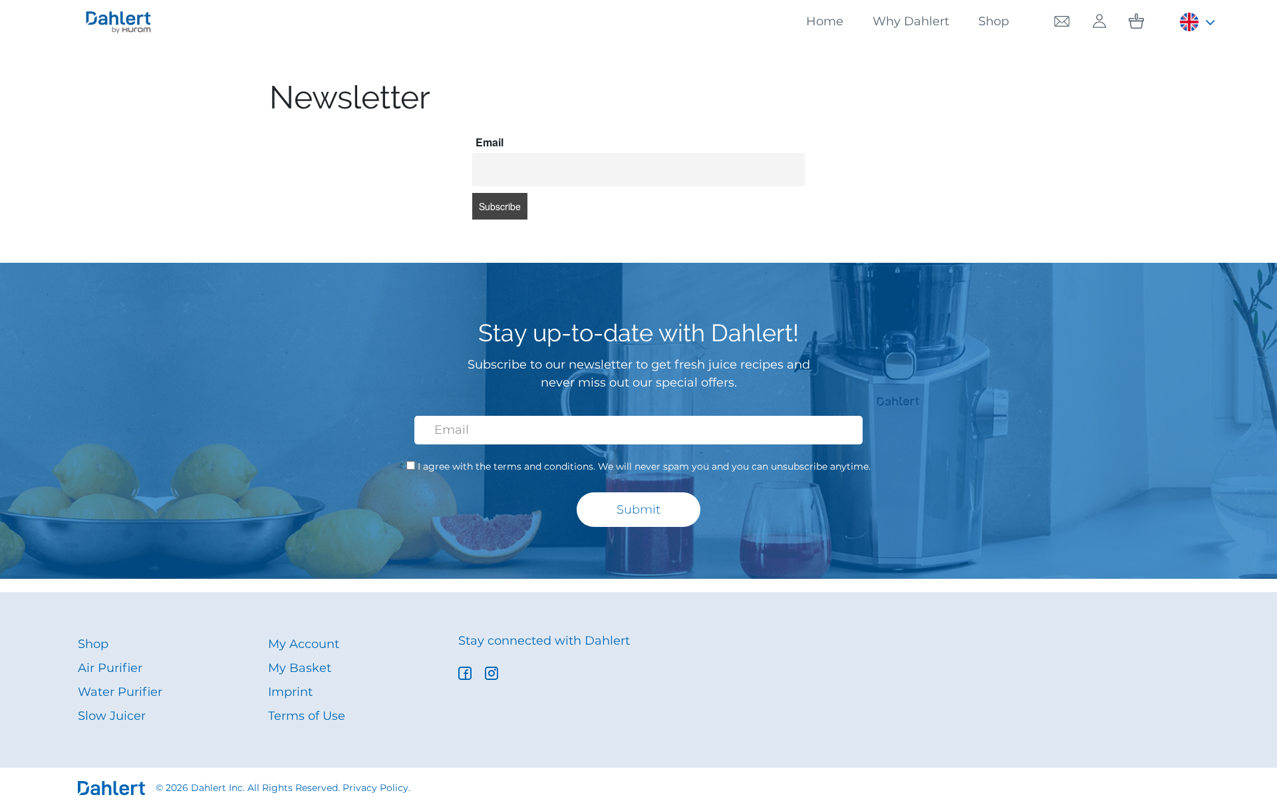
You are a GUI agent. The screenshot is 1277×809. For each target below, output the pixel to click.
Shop (993, 21)
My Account (303, 644)
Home (824, 21)
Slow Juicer (112, 716)
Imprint (290, 692)
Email (489, 142)
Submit (638, 509)
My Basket (299, 668)
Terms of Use (306, 716)
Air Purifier (110, 668)
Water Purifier (120, 692)
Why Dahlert (911, 21)
